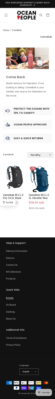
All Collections (13, 272)
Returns (10, 258)
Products (11, 278)
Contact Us (12, 265)
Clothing (10, 312)
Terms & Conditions (16, 338)
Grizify (34, 393)
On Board (11, 305)
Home (6, 30)
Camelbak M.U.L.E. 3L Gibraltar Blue (39, 197)
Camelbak (16, 30)
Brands (10, 298)
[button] (6, 15)
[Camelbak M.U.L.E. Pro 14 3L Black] (14, 178)
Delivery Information (17, 251)
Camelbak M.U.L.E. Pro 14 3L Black (13, 197)
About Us (11, 319)
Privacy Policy (13, 345)
